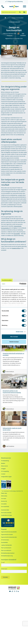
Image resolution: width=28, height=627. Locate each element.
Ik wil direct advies (7, 280)
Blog (9, 18)
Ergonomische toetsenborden (9, 537)
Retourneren (4, 466)
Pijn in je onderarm (6, 550)
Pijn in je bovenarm (6, 547)
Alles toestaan (14, 336)
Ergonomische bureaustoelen (9, 532)
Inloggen (3, 468)
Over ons (4, 493)
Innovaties (4, 504)
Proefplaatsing (5, 460)
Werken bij (4, 501)
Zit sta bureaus (5, 540)
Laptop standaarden (6, 545)
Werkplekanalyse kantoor (8, 553)
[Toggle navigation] (24, 7)
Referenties (4, 496)
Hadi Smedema (23, 34)
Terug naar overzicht (14, 22)
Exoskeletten (4, 542)
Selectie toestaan (14, 341)
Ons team (3, 498)
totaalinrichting (16, 248)
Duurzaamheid (5, 506)
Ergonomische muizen (7, 534)
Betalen (3, 463)
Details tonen (19, 331)
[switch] (24, 315)
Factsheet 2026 (5, 510)
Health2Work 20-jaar (6, 515)
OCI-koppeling (5, 471)
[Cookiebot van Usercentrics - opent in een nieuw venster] (19, 284)
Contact (3, 474)
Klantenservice (6, 458)
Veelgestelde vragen (6, 476)
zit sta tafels (17, 233)
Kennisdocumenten (6, 512)
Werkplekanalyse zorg (7, 555)
